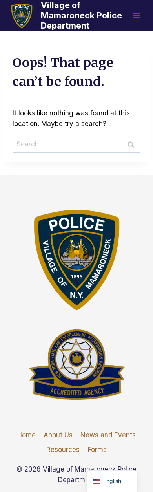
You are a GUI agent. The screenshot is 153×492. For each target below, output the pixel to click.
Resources (63, 450)
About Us (58, 435)
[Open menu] (136, 15)
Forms (97, 450)
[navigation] (112, 481)
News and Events (108, 435)
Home (26, 435)
